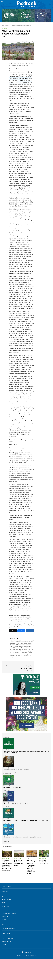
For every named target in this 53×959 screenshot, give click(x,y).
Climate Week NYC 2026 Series (12, 787)
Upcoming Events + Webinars (9, 913)
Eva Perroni (14, 638)
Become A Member (6, 911)
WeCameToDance (6, 941)
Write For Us (5, 916)
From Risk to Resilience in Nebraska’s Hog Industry (18, 862)
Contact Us (4, 922)
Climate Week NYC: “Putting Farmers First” (15, 804)
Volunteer (4, 919)
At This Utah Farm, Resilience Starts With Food (43, 861)
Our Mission (5, 891)
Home (3, 25)
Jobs (3, 924)
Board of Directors (6, 899)
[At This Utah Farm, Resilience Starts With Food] (44, 853)
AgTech (28, 858)
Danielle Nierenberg (7, 894)
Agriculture (8, 25)
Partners (4, 896)
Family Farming (43, 858)
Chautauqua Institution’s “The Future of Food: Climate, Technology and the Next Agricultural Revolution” (26, 751)
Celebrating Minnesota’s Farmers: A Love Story (16, 769)
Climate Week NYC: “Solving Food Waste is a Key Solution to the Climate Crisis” (26, 820)
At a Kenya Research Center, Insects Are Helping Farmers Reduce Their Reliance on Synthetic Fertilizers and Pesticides (31, 866)
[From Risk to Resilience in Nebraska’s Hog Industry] (19, 853)
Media (3, 902)
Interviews (5, 28)
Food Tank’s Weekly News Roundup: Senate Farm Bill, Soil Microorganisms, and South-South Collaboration (7, 865)
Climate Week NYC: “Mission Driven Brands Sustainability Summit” (22, 837)
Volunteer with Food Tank (8, 938)
